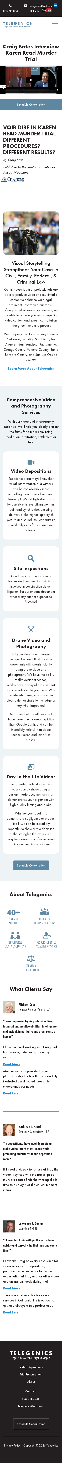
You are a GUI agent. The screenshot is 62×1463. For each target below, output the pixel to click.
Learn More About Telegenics (31, 368)
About (31, 1382)
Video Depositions (31, 1367)
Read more (11, 1064)
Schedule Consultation (31, 104)
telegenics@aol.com (41, 6)
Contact (30, 1391)
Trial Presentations (31, 1374)
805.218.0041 (30, 1399)
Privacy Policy (12, 1445)
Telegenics (52, 1445)
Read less (10, 1093)
